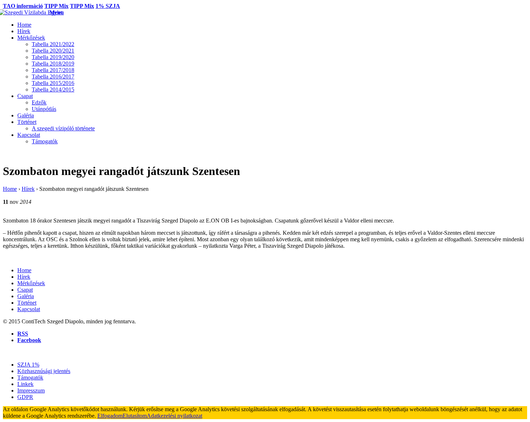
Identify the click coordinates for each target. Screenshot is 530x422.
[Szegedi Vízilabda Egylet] (26, 12)
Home (10, 189)
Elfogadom (110, 416)
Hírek (28, 189)
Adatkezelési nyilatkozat (174, 416)
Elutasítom (135, 416)
